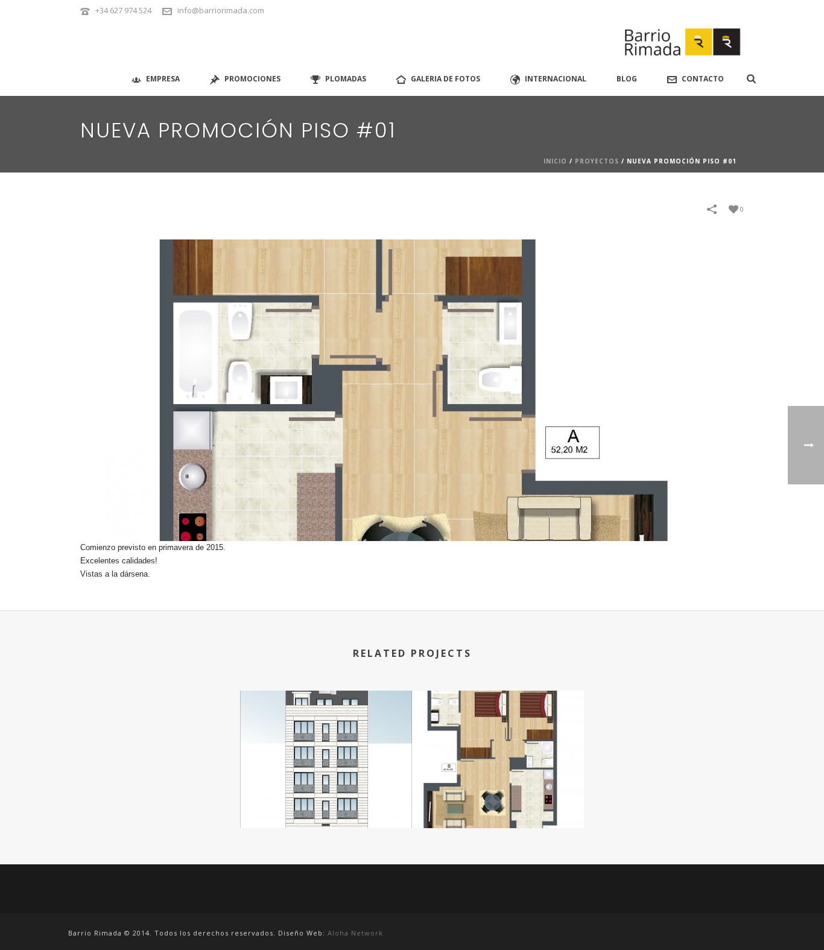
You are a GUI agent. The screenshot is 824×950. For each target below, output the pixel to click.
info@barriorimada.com (220, 10)
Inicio (555, 161)
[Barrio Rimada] (684, 42)
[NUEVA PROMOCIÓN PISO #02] (498, 738)
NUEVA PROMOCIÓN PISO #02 (498, 796)
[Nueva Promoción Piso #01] (412, 389)
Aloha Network (355, 932)
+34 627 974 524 (123, 10)
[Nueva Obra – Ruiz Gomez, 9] (326, 738)
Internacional (555, 79)
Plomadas (345, 79)
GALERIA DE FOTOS (445, 79)
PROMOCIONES (252, 79)
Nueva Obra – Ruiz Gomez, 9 (326, 796)
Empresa (163, 79)
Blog (626, 79)
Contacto (703, 79)
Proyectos (597, 161)
